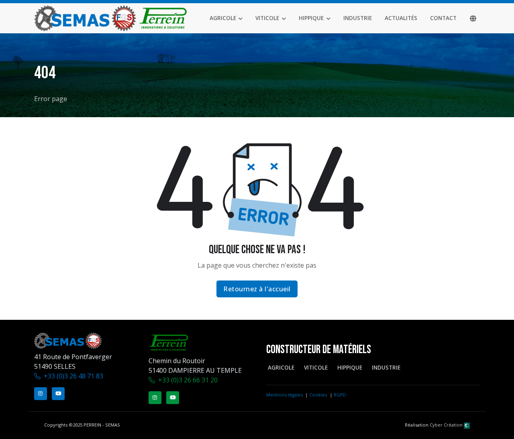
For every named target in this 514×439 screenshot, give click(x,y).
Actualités (401, 18)
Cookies (318, 395)
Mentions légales (284, 395)
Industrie (357, 18)
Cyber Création (447, 425)
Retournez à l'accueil (257, 289)
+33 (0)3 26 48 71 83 (73, 376)
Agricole (223, 18)
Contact (443, 18)
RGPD (340, 395)
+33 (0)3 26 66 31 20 (188, 380)
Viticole (267, 18)
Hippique (311, 18)
